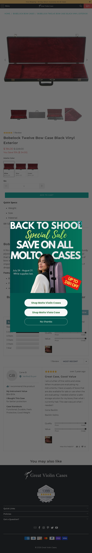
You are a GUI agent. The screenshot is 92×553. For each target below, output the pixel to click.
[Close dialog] (79, 223)
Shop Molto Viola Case (46, 312)
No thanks (46, 321)
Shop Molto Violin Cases (46, 303)
